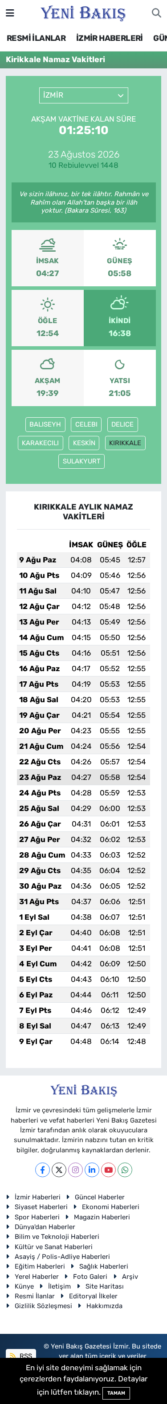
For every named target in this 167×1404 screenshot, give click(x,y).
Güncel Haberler (100, 1197)
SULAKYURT (82, 461)
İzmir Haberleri (38, 1197)
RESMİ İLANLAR (36, 38)
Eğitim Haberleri (40, 1266)
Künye (24, 1286)
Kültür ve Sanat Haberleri (54, 1247)
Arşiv (130, 1277)
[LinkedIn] (92, 1170)
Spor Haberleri (37, 1217)
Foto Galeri (90, 1277)
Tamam (116, 1393)
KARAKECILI (40, 443)
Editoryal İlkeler (93, 1296)
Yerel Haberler (37, 1277)
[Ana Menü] (10, 12)
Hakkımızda (104, 1306)
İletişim (59, 1286)
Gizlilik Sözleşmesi (43, 1306)
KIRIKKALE (125, 443)
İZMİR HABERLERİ (109, 38)
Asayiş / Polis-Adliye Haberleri (62, 1257)
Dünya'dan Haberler (45, 1227)
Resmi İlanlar (35, 1296)
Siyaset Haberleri (41, 1207)
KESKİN (84, 443)
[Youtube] (108, 1170)
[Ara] (156, 13)
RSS (25, 1356)
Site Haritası (105, 1286)
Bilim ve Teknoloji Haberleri (57, 1237)
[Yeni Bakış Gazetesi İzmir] (83, 12)
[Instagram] (75, 1170)
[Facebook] (42, 1170)
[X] (59, 1170)
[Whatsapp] (125, 1170)
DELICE (122, 424)
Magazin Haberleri (102, 1217)
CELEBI (86, 424)
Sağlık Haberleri (103, 1266)
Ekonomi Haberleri (110, 1207)
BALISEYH (45, 424)
